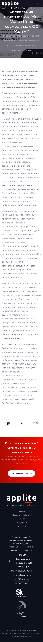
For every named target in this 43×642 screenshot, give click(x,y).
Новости (35, 36)
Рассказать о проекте (21, 473)
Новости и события (21, 36)
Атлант (21, 519)
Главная (7, 36)
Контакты (21, 526)
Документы (21, 522)
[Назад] (21, 423)
